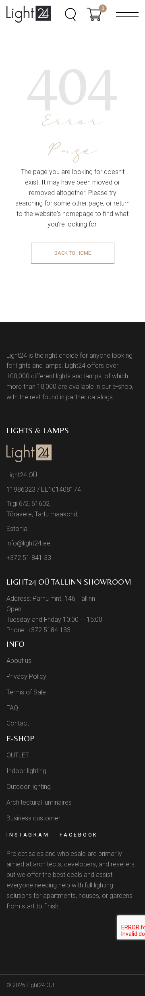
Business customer (33, 818)
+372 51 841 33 (28, 558)
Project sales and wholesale (46, 854)
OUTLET (17, 755)
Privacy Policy (26, 676)
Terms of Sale (26, 692)
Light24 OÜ (40, 985)
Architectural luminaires (39, 802)
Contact (17, 723)
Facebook (79, 835)
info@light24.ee (28, 543)
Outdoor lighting (28, 787)
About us (18, 661)
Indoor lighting (26, 771)
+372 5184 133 (48, 630)
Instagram (28, 835)
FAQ (12, 708)
